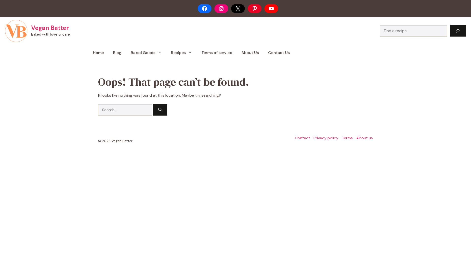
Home (98, 52)
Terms (347, 138)
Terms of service (216, 52)
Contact (302, 138)
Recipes (178, 52)
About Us (250, 52)
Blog (117, 52)
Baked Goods (143, 52)
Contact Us (279, 52)
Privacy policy (326, 138)
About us (364, 138)
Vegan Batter (50, 28)
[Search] (458, 31)
